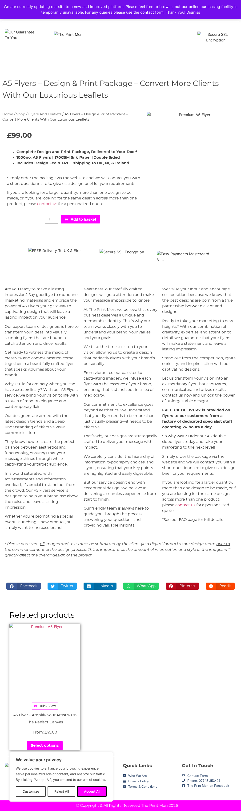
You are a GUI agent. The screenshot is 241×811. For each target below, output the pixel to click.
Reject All (61, 791)
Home (7, 114)
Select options (45, 745)
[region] (61, 777)
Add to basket (83, 219)
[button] (23, 586)
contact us (47, 204)
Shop (20, 114)
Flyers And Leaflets (44, 114)
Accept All (92, 791)
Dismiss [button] (193, 12)
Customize (31, 791)
